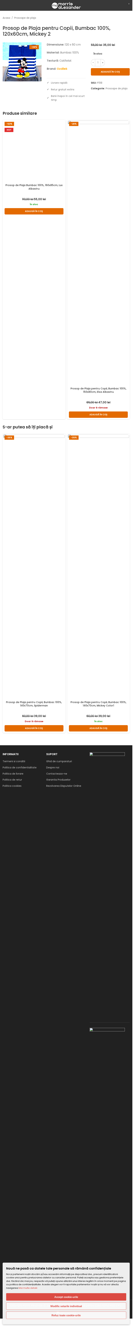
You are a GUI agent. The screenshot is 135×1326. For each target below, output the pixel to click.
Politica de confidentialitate (20, 767)
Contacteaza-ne (56, 773)
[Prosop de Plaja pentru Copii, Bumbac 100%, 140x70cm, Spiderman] (34, 566)
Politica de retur (12, 779)
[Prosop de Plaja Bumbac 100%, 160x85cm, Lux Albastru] (34, 253)
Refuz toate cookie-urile (66, 1315)
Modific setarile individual (66, 1306)
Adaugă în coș (110, 71)
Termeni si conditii (14, 761)
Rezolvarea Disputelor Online (63, 786)
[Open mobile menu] (4, 5)
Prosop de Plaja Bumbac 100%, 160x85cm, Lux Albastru (34, 390)
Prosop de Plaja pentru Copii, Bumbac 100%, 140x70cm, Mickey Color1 (98, 703)
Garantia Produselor (58, 779)
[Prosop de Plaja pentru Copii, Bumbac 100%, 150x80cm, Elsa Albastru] (98, 253)
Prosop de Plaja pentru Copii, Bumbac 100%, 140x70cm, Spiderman (34, 703)
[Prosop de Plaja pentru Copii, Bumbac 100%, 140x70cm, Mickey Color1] (98, 566)
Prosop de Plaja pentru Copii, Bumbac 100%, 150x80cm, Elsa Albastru (98, 390)
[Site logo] (66, 5)
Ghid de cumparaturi (59, 761)
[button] (34, 414)
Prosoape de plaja (25, 18)
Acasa (6, 18)
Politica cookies (12, 786)
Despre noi (52, 767)
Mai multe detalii (28, 1288)
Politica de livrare (13, 773)
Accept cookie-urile (66, 1296)
